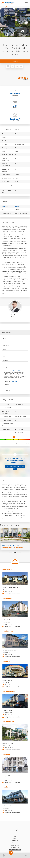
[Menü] (26, 3)
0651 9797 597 (10, 7)
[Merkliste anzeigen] (12, 66)
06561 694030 (21, 7)
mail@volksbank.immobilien (12, 594)
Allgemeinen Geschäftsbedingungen (10, 382)
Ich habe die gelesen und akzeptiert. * (13, 383)
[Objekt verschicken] (17, 66)
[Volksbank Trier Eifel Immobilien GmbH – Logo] (12, 3)
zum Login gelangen (7, 332)
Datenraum (15, 61)
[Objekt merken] (8, 66)
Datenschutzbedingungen (19, 370)
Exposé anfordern (6, 327)
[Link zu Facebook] (14, 831)
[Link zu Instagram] (16, 831)
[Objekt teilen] (21, 66)
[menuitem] (26, 3)
